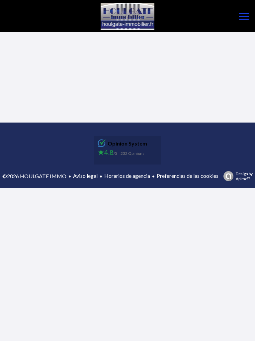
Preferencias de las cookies (187, 175)
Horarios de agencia (127, 175)
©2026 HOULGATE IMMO (34, 176)
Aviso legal (85, 175)
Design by (244, 176)
